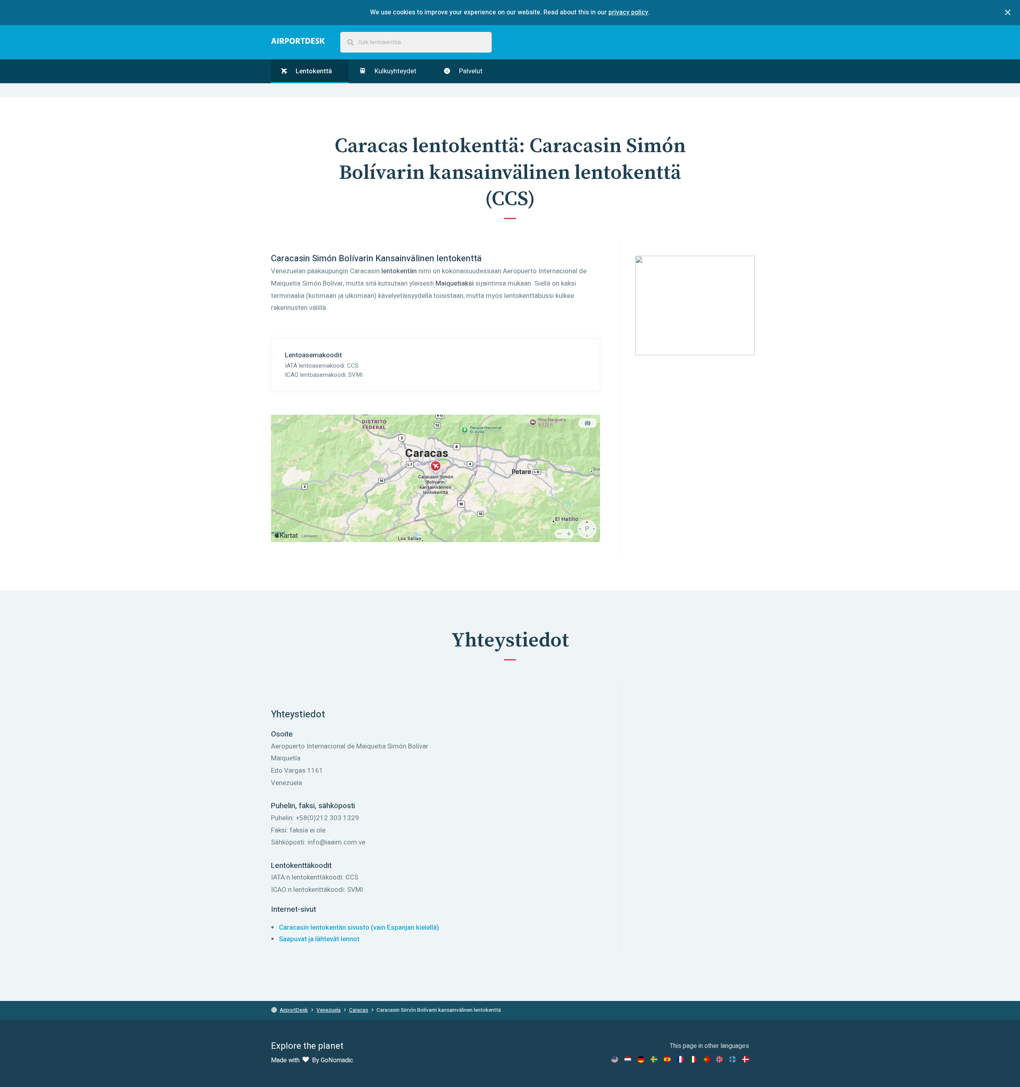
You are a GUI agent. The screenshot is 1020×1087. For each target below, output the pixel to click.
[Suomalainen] (732, 1059)
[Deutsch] (641, 1059)
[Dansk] (745, 1059)
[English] (614, 1059)
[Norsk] (719, 1059)
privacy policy (628, 12)
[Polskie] (706, 1059)
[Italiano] (693, 1059)
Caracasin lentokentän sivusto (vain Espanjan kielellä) (359, 927)
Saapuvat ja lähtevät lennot (319, 939)
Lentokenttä (313, 71)
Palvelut (470, 71)
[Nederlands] (627, 1059)
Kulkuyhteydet (394, 71)
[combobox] (416, 42)
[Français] (680, 1059)
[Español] (667, 1059)
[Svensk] (654, 1059)
